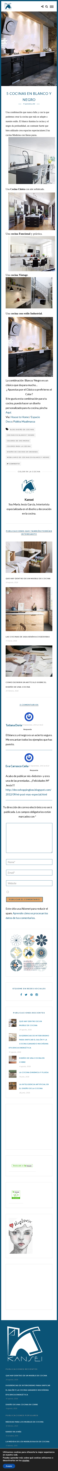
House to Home (20, 417)
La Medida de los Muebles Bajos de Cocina (28, 1441)
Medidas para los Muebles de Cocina (25, 1422)
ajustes (25, 1460)
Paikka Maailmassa (24, 421)
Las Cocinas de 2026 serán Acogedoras (28, 637)
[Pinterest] (31, 994)
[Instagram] (37, 994)
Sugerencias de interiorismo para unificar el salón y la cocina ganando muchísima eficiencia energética (28, 1389)
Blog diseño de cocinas (22, 429)
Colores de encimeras (18, 441)
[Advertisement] (27, 1126)
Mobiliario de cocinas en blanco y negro (28, 457)
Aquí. (9, 412)
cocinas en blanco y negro (20, 435)
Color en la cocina (29, 472)
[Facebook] (21, 994)
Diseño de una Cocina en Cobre (22, 1404)
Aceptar (9, 1466)
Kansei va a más (13, 1432)
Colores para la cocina (19, 446)
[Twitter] (26, 994)
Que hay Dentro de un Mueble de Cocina (28, 578)
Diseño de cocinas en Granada (22, 452)
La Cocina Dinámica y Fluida (34, 1072)
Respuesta (27, 729)
